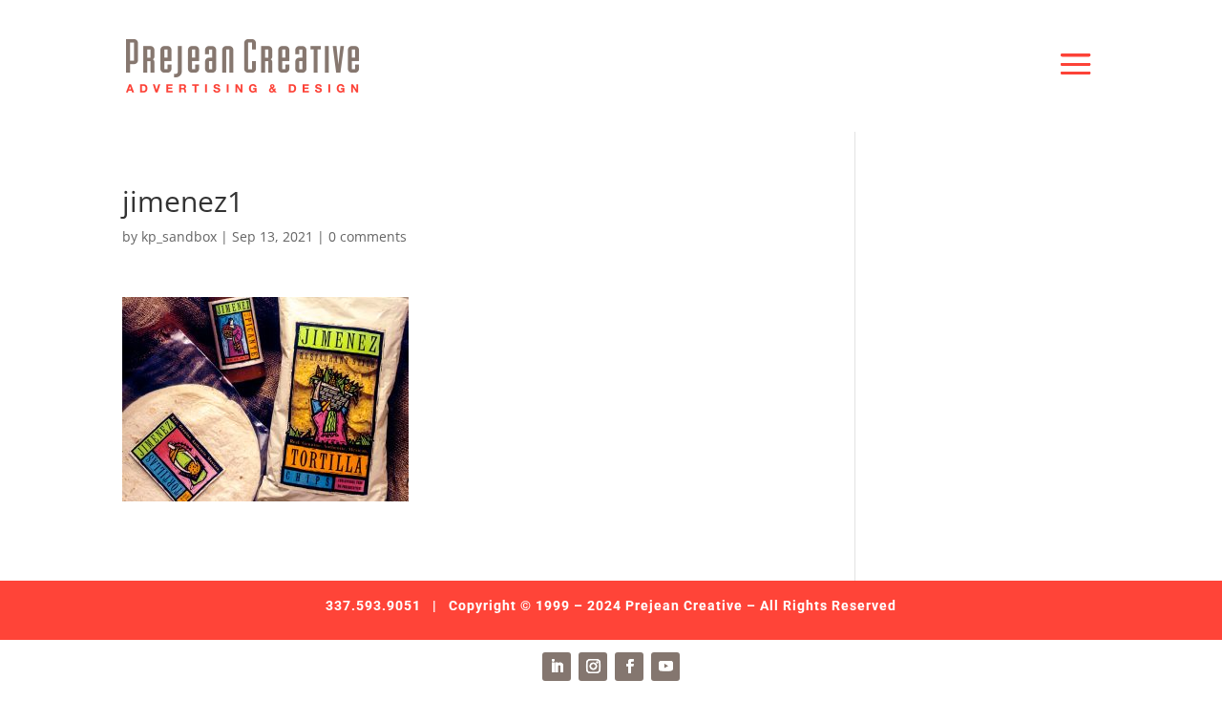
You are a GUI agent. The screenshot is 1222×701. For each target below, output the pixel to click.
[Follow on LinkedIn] (556, 666)
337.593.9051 (373, 605)
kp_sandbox (179, 236)
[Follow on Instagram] (593, 666)
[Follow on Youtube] (665, 666)
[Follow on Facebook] (629, 666)
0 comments (367, 236)
